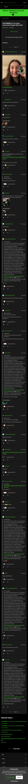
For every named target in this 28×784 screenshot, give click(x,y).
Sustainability (5, 18)
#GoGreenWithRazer (7, 87)
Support (3, 762)
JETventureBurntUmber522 (11, 51)
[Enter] (2, 6)
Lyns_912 (7, 501)
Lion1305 (7, 660)
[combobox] (14, 6)
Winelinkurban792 (9, 224)
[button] (2, 3)
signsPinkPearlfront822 (10, 239)
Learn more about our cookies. (16, 774)
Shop (3, 754)
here (8, 280)
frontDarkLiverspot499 (10, 517)
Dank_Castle (7, 353)
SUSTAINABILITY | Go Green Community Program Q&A (14, 721)
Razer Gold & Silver (5, 736)
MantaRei (7, 193)
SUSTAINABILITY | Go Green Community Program (12, 725)
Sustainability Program (6, 734)
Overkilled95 (7, 99)
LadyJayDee (7, 449)
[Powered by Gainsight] (14, 749)
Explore (3, 758)
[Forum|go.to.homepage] (10, 3)
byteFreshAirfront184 (10, 295)
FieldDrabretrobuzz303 (10, 434)
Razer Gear (3, 742)
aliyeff (6, 573)
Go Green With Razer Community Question (11, 730)
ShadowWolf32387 (9, 136)
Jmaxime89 (7, 114)
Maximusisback (8, 174)
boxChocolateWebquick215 (11, 588)
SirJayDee (7, 151)
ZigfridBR (7, 466)
